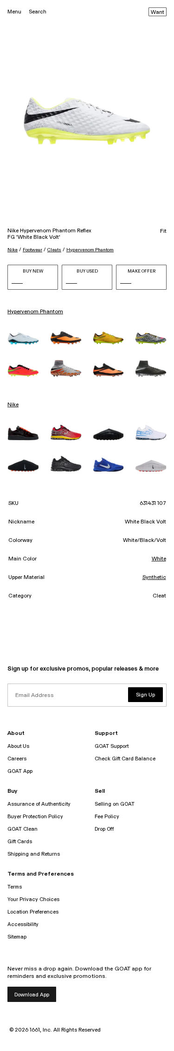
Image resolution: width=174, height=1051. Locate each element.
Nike (12, 250)
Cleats (54, 250)
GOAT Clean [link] (22, 829)
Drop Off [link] (104, 829)
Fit (163, 231)
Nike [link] (13, 405)
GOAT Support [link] (112, 746)
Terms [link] (14, 886)
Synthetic (154, 577)
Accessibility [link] (23, 924)
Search (37, 11)
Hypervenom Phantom (90, 250)
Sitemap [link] (16, 936)
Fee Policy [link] (107, 816)
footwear (32, 250)
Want (157, 12)
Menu (14, 11)
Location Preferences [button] (32, 911)
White (159, 559)
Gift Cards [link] (19, 841)
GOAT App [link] (19, 771)
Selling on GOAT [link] (115, 804)
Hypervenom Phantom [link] (35, 312)
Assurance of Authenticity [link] (39, 804)
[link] (23, 338)
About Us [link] (18, 746)
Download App (31, 994)
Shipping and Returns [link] (33, 854)
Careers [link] (16, 758)
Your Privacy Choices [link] (33, 899)
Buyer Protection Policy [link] (35, 816)
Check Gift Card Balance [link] (125, 758)
